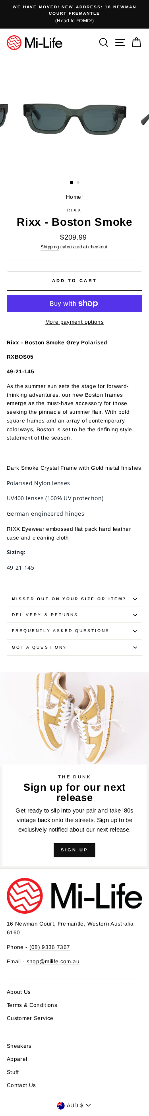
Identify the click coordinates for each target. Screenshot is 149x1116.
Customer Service (30, 1018)
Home (73, 197)
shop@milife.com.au (53, 961)
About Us (19, 992)
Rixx (74, 210)
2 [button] (79, 183)
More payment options (74, 322)
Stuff (13, 1072)
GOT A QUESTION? (39, 647)
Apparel (17, 1059)
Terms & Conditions (32, 1005)
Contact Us (21, 1085)
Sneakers (19, 1046)
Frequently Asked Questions (61, 630)
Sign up (74, 849)
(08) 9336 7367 (49, 947)
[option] (74, 14)
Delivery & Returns (45, 615)
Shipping (50, 246)
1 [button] (72, 183)
